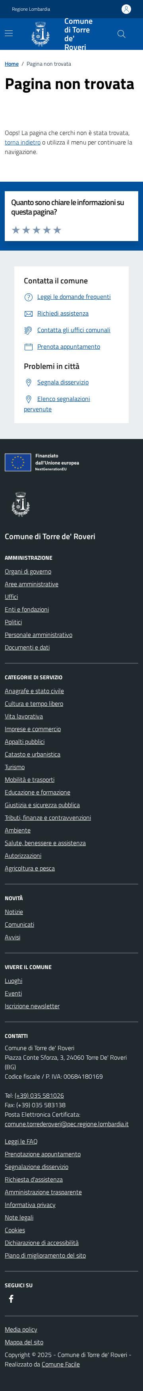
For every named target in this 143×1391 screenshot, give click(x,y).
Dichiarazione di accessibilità (42, 1242)
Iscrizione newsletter (32, 1006)
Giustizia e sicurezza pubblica (42, 805)
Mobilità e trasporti (29, 779)
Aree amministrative (31, 584)
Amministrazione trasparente (43, 1192)
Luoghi (13, 980)
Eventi (13, 993)
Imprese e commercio (33, 729)
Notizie (14, 911)
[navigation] (9, 33)
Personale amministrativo (38, 634)
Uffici (11, 596)
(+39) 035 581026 (39, 1095)
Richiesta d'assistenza (34, 1179)
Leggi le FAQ (21, 1141)
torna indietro (23, 142)
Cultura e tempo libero (34, 703)
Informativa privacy (30, 1204)
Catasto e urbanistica (32, 754)
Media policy (21, 1329)
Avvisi (12, 937)
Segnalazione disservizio (36, 1166)
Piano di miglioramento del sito (45, 1255)
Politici (13, 622)
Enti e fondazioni (27, 609)
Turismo (15, 767)
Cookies (15, 1230)
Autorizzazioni (23, 855)
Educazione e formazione (37, 792)
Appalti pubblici (24, 741)
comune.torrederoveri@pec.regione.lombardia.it (67, 1124)
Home (12, 63)
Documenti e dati (27, 647)
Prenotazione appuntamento (43, 1154)
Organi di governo (28, 571)
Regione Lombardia (31, 9)
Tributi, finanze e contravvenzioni (48, 817)
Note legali (19, 1217)
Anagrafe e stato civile (34, 691)
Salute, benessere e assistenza (45, 843)
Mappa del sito (24, 1342)
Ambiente (18, 830)
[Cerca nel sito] (121, 34)
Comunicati (19, 924)
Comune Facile (61, 1364)
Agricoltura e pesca (30, 868)
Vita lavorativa (24, 716)
